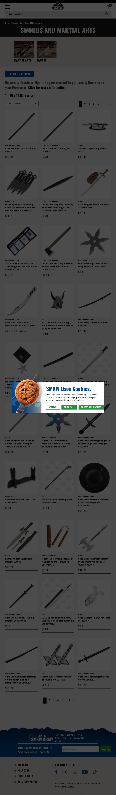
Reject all (69, 407)
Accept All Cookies (91, 407)
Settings (53, 407)
